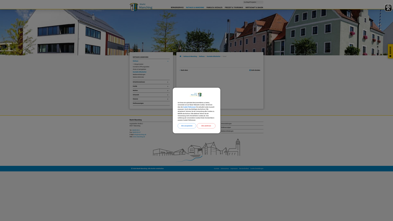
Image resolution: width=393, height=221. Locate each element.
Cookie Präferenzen (189, 107)
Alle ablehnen (206, 126)
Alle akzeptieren (187, 126)
